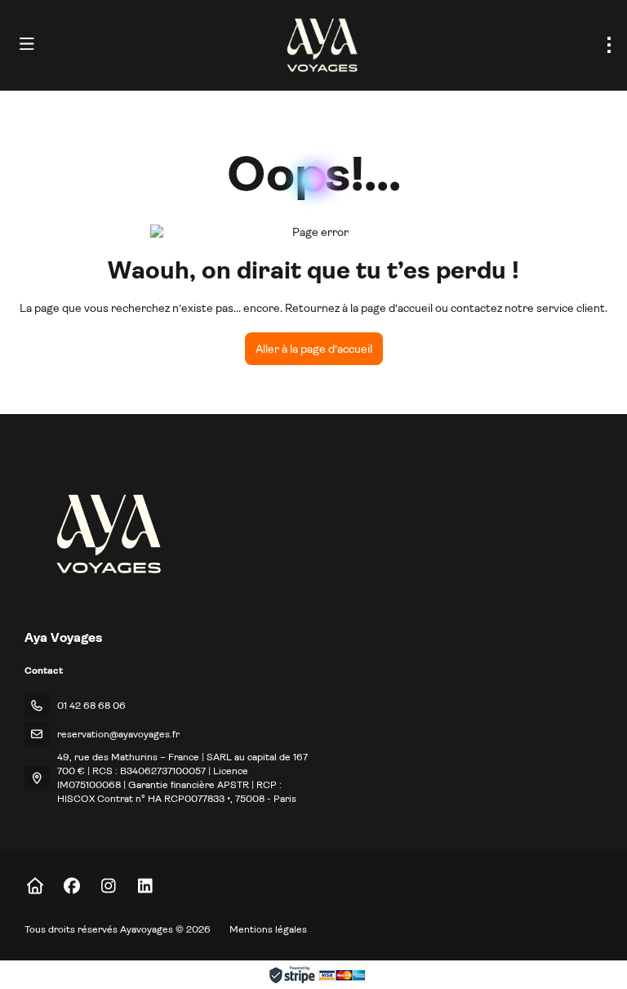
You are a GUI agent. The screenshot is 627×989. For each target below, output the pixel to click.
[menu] (609, 44)
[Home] (34, 886)
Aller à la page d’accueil (314, 348)
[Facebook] (71, 886)
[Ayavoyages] (107, 533)
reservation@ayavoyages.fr (118, 734)
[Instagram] (108, 886)
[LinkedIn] (145, 886)
